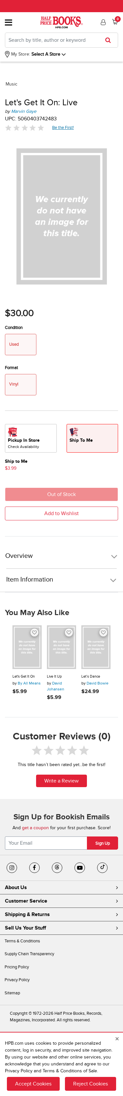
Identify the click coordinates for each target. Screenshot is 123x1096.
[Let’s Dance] (96, 647)
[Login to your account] (102, 22)
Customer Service (26, 901)
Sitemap (12, 993)
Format (11, 367)
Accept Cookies (33, 1084)
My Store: (20, 54)
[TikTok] (102, 867)
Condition (14, 327)
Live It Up (54, 676)
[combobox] (61, 40)
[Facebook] (34, 867)
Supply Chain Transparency (29, 954)
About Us (16, 887)
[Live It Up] (61, 647)
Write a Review (61, 781)
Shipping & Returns (27, 914)
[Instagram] (12, 867)
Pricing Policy (17, 967)
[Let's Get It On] (27, 647)
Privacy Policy (17, 980)
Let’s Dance (90, 676)
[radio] (31, 438)
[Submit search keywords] (110, 40)
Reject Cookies (90, 1084)
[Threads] (57, 867)
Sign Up (102, 843)
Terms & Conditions (22, 941)
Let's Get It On (23, 676)
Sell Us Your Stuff (25, 928)
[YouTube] (79, 867)
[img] (24, 128)
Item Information (29, 580)
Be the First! (63, 127)
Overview (19, 556)
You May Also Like (37, 612)
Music (11, 84)
